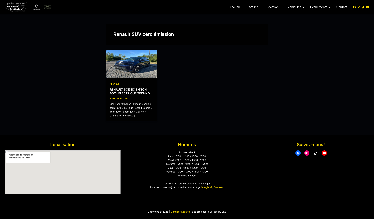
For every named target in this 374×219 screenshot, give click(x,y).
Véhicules (294, 7)
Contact (341, 7)
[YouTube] (367, 7)
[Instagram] (358, 7)
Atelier (253, 7)
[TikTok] (363, 7)
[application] (241, 7)
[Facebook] (354, 7)
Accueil (235, 7)
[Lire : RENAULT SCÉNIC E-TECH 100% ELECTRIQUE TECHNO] (131, 63)
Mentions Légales (180, 211)
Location (273, 7)
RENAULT (114, 84)
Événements (318, 7)
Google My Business (212, 187)
